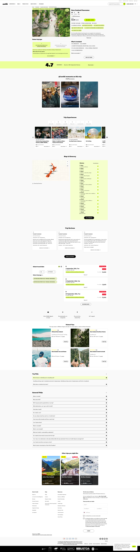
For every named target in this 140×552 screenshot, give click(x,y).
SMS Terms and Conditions (90, 526)
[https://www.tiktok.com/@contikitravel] (103, 539)
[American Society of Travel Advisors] (94, 549)
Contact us (120, 0)
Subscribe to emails (125, 0)
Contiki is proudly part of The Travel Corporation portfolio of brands (42, 534)
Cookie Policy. (119, 548)
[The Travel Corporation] (49, 549)
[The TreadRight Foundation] (44, 549)
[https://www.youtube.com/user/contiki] (105, 539)
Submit (88, 530)
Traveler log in (131, 0)
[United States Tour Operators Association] (82, 549)
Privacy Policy (98, 526)
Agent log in (135, 0)
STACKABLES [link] (41, 3)
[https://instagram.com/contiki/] (100, 539)
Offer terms (85, 498)
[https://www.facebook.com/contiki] (107, 539)
